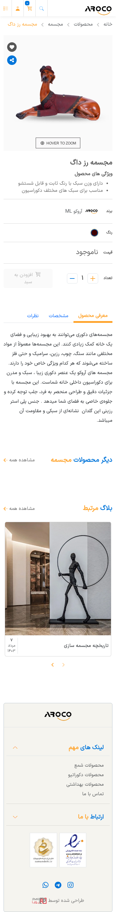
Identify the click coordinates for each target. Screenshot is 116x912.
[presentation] (63, 664)
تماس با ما (93, 794)
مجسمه (55, 24)
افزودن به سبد (24, 278)
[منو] (6, 8)
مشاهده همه (21, 460)
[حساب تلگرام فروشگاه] (57, 886)
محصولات (83, 24)
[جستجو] (42, 8)
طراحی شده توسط (65, 900)
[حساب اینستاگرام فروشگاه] (70, 886)
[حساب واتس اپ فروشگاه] (45, 886)
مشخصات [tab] (58, 316)
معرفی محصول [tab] (93, 315)
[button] (30, 8)
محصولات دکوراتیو (86, 775)
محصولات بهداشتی (85, 784)
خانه (108, 24)
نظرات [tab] (33, 316)
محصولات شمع (89, 765)
